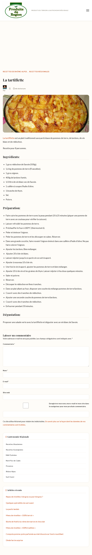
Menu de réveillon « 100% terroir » (20, 515)
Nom (5, 370)
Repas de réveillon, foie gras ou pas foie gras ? (24, 497)
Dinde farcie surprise (14, 540)
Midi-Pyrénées (11, 455)
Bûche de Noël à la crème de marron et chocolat (25, 521)
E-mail (6, 381)
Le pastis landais (12, 509)
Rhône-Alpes (11, 471)
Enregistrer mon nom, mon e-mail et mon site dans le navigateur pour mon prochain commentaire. (69, 405)
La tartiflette (8, 138)
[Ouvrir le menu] (87, 10)
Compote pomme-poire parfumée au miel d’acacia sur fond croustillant (34, 534)
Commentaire (9, 344)
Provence (9, 466)
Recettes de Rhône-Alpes (15, 72)
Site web (6, 392)
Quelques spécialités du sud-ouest (20, 503)
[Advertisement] (46, 40)
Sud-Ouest (10, 477)
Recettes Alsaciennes (14, 444)
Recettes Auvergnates (14, 450)
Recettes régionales (39, 72)
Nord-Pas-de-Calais (13, 461)
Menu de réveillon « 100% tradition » (21, 528)
